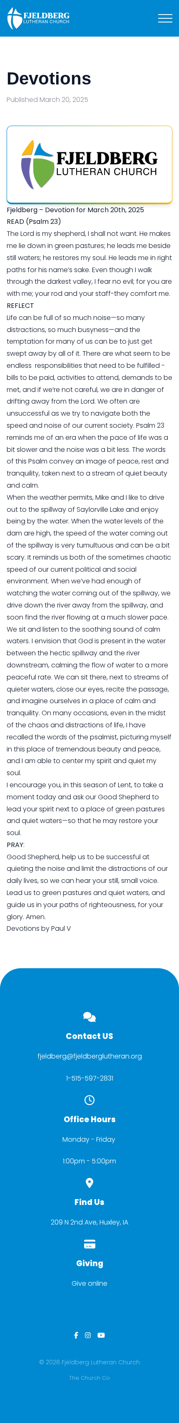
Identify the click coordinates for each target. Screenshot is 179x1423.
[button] (165, 18)
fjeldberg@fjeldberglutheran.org (89, 1056)
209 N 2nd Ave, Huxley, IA (89, 1222)
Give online (89, 1283)
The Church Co (89, 1377)
